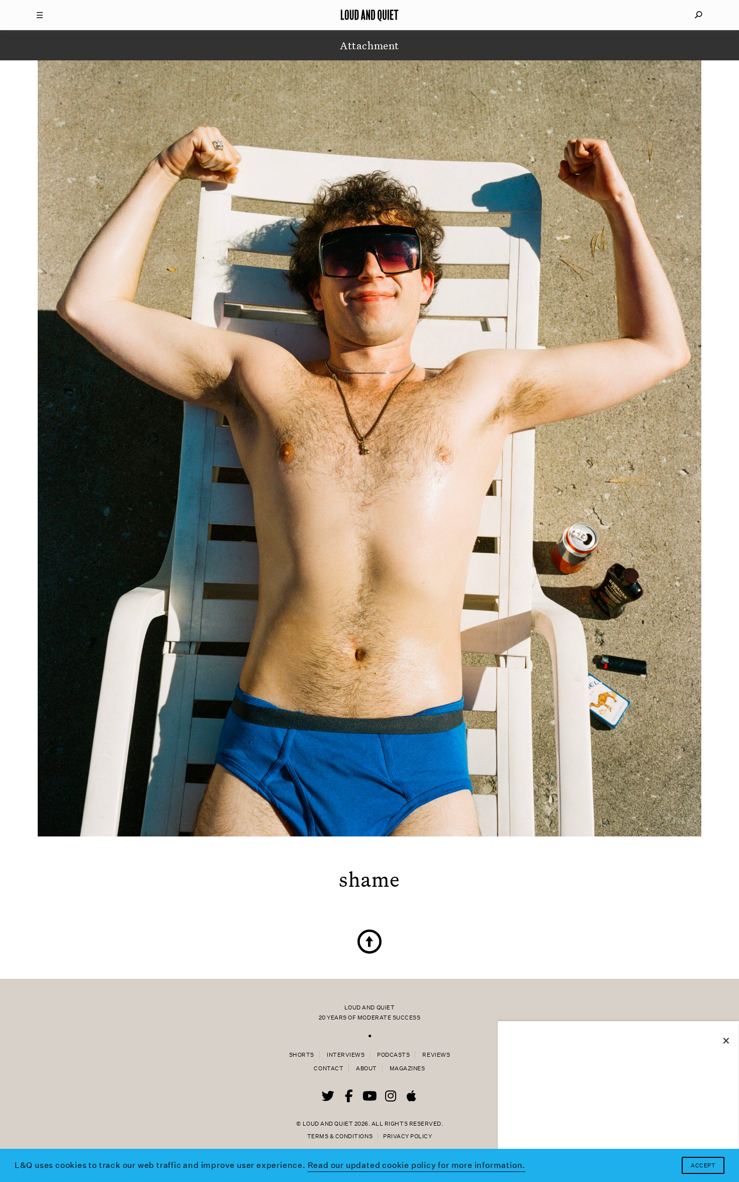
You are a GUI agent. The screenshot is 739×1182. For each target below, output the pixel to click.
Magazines (407, 1068)
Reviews (436, 1055)
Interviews (345, 1055)
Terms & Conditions (340, 1136)
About (366, 1068)
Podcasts (393, 1055)
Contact (328, 1068)
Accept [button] (703, 1165)
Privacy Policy (407, 1136)
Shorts (301, 1055)
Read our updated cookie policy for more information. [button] (417, 1165)
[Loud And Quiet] (369, 15)
